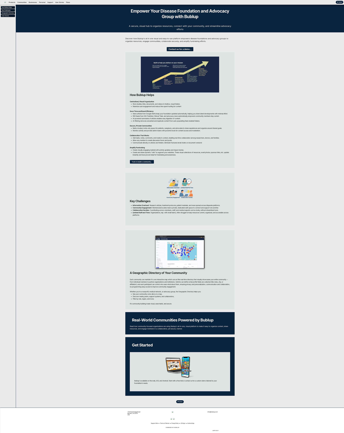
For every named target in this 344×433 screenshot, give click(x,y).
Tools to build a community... (142, 162)
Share (340, 2)
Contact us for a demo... (180, 49)
